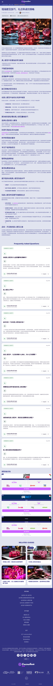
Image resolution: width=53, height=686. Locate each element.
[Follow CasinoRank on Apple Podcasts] (34, 655)
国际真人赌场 (26, 625)
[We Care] (39, 672)
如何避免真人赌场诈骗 (26, 600)
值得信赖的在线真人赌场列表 (18, 126)
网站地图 (40, 684)
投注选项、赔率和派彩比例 (22, 72)
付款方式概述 (26, 620)
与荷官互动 (15, 203)
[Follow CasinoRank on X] (24, 655)
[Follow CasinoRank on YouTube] (28, 655)
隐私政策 (27, 684)
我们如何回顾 (26, 637)
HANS (25, 659)
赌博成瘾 (26, 622)
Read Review (26, 491)
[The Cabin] (48, 672)
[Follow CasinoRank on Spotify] (31, 655)
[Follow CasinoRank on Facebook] (18, 655)
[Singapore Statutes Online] (21, 672)
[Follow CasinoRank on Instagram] (21, 655)
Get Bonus (26, 488)
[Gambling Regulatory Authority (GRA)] (9, 672)
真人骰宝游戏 (7, 71)
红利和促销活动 (5, 132)
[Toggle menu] (2, 1)
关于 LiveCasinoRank (26, 634)
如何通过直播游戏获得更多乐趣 (26, 598)
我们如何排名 (26, 639)
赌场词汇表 (26, 615)
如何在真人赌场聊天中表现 (26, 603)
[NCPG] (29, 672)
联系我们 (26, 642)
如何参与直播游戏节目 (26, 605)
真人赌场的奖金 (26, 617)
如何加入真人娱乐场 (26, 595)
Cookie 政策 (13, 684)
